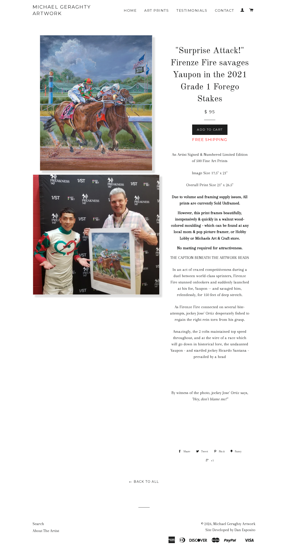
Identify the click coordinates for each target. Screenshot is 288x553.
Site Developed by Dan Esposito (230, 530)
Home (130, 10)
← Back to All (144, 482)
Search (38, 524)
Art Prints (156, 10)
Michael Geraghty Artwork (62, 10)
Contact (224, 10)
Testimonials (191, 10)
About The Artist (46, 531)
